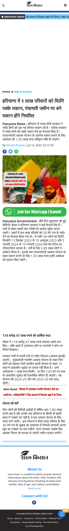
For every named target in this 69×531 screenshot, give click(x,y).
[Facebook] (34, 502)
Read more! (34, 488)
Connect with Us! (34, 496)
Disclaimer (15, 522)
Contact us (28, 518)
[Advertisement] (34, 55)
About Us (34, 469)
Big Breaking (23, 91)
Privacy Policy (41, 518)
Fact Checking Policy (34, 526)
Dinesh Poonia (15, 145)
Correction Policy (50, 522)
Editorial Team (55, 518)
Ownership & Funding (31, 522)
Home (6, 91)
